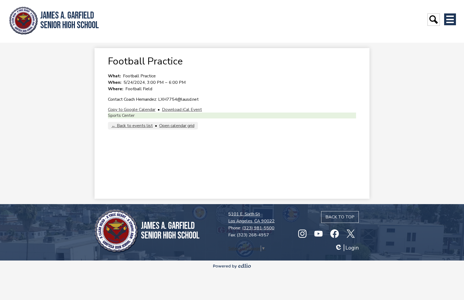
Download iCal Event (182, 110)
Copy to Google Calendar (131, 110)
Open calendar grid (176, 126)
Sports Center (121, 115)
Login (347, 247)
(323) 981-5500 (258, 228)
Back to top (339, 217)
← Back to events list (132, 126)
